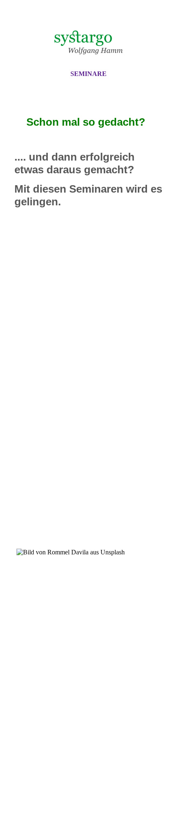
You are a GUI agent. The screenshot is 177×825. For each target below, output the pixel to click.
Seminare (88, 73)
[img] (88, 42)
